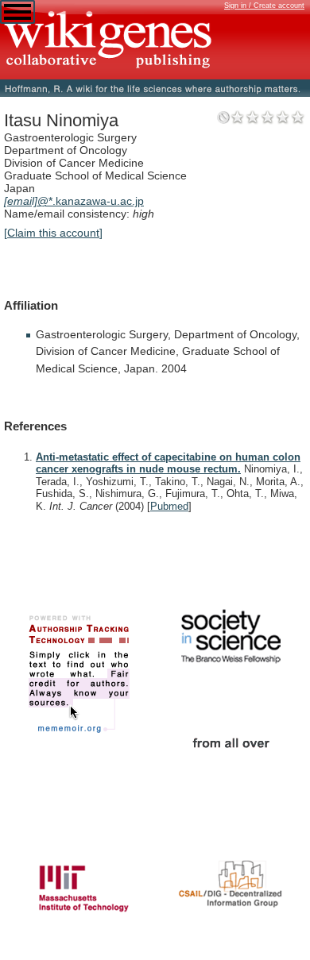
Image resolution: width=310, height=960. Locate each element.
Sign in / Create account (264, 6)
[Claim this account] (53, 232)
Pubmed (169, 506)
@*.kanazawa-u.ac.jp (74, 201)
